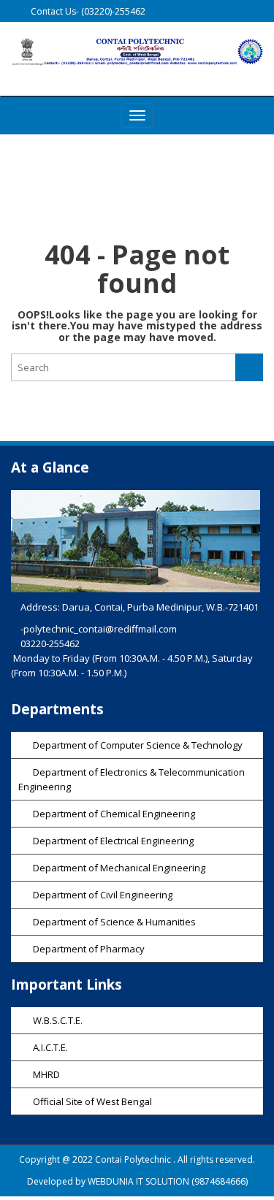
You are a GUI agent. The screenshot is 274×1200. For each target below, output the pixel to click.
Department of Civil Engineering (102, 894)
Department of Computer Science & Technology (138, 745)
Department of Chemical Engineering (114, 813)
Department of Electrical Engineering (113, 840)
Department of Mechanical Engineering (119, 867)
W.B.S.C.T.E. (58, 1020)
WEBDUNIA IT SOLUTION (138, 1181)
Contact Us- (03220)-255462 (86, 11)
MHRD (46, 1074)
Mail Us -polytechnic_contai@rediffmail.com (119, 34)
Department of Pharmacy (89, 948)
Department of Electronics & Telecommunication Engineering (131, 779)
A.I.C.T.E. (50, 1047)
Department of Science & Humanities (114, 921)
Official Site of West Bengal (92, 1101)
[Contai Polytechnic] (137, 51)
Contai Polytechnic (134, 1159)
